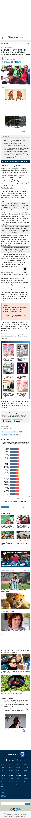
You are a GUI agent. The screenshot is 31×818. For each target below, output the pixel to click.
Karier (17, 813)
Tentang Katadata (5, 813)
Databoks (3, 793)
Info (2, 786)
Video (25, 775)
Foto (25, 781)
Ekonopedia (26, 764)
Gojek (9, 166)
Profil (25, 768)
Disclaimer (16, 814)
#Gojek (15, 431)
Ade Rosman (10, 57)
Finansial (10, 764)
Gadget (21, 43)
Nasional (3, 766)
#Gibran (10, 434)
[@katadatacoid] (19, 809)
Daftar (27, 803)
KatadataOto (4, 796)
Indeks (2, 788)
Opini (17, 780)
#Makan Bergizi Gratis (7, 431)
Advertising (12, 813)
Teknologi (26, 43)
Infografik (11, 778)
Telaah (17, 778)
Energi (2, 770)
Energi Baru (3, 778)
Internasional (3, 768)
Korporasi (11, 770)
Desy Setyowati (8, 428)
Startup (16, 43)
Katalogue (26, 780)
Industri (2, 767)
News (25, 777)
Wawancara (18, 781)
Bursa (10, 768)
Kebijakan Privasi (9, 814)
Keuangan (11, 767)
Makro (10, 766)
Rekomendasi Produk (7, 342)
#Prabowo (4, 434)
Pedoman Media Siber (25, 813)
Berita (2, 764)
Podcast (26, 782)
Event (2, 795)
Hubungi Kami (23, 814)
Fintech (11, 43)
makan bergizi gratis (8, 170)
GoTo (5, 166)
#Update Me (17, 434)
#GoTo (20, 431)
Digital (5, 47)
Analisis (10, 780)
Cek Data (11, 781)
